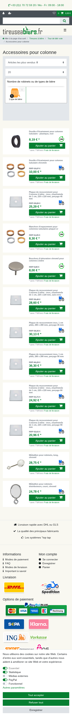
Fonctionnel (15, 683)
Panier (46, 567)
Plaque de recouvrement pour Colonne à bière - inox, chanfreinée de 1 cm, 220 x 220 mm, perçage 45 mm (46, 195)
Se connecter (50, 559)
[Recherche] (64, 20)
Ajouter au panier (45, 145)
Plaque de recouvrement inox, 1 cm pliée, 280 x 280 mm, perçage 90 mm (46, 355)
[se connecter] (3, 13)
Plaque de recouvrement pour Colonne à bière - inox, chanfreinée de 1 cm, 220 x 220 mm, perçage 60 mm (46, 389)
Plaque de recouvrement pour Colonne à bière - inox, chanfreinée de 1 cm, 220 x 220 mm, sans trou (46, 292)
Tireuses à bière (36, 38)
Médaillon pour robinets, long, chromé (43, 456)
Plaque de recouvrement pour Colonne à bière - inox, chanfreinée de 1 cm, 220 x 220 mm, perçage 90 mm (46, 423)
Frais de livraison (51, 150)
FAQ (7, 563)
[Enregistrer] (10, 13)
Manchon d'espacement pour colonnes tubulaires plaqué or (43, 228)
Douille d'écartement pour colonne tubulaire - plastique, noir (46, 132)
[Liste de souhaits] (54, 13)
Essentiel (14, 668)
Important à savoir (15, 571)
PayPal (13, 679)
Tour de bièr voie (55, 38)
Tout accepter (36, 695)
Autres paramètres (14, 687)
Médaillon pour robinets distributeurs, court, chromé (42, 485)
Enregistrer (48, 563)
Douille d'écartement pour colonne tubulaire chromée (46, 161)
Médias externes (18, 675)
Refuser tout (36, 702)
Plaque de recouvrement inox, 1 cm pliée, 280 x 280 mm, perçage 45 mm (46, 324)
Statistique (15, 672)
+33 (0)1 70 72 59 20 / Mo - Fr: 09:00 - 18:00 (37, 5)
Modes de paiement (16, 559)
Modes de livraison (16, 567)
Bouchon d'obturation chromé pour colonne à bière (46, 259)
